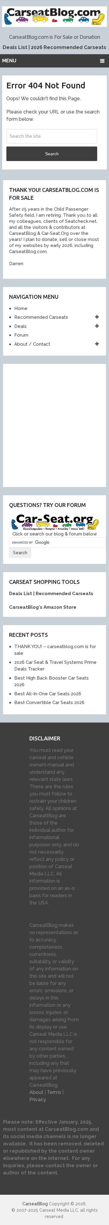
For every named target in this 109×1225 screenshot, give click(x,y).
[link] (21, 233)
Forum (21, 335)
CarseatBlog (35, 1203)
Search (52, 153)
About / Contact (32, 344)
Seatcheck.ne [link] (79, 221)
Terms (54, 1092)
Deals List (15, 47)
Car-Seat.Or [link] (53, 233)
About (36, 1092)
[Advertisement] (54, 424)
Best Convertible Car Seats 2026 (49, 702)
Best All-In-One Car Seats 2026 (47, 693)
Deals (20, 326)
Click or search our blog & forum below (54, 534)
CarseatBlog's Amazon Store (42, 607)
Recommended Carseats (41, 317)
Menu (9, 61)
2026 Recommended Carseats (68, 47)
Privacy (37, 1099)
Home (21, 308)
